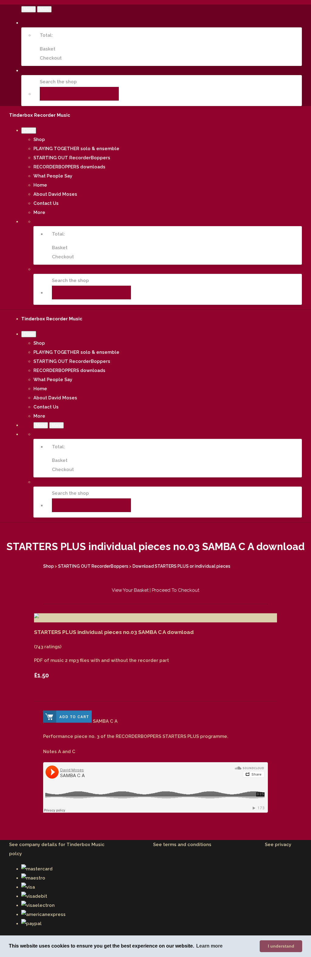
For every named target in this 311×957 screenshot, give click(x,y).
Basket (47, 49)
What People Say (52, 176)
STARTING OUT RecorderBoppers (71, 157)
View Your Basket (130, 590)
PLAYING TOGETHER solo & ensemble (76, 148)
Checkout (51, 58)
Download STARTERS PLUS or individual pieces (181, 566)
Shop (39, 139)
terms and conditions (187, 844)
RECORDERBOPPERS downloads (69, 167)
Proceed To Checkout (175, 590)
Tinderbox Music (85, 844)
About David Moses (55, 194)
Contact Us (46, 203)
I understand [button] (281, 946)
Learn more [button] (209, 945)
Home (40, 185)
